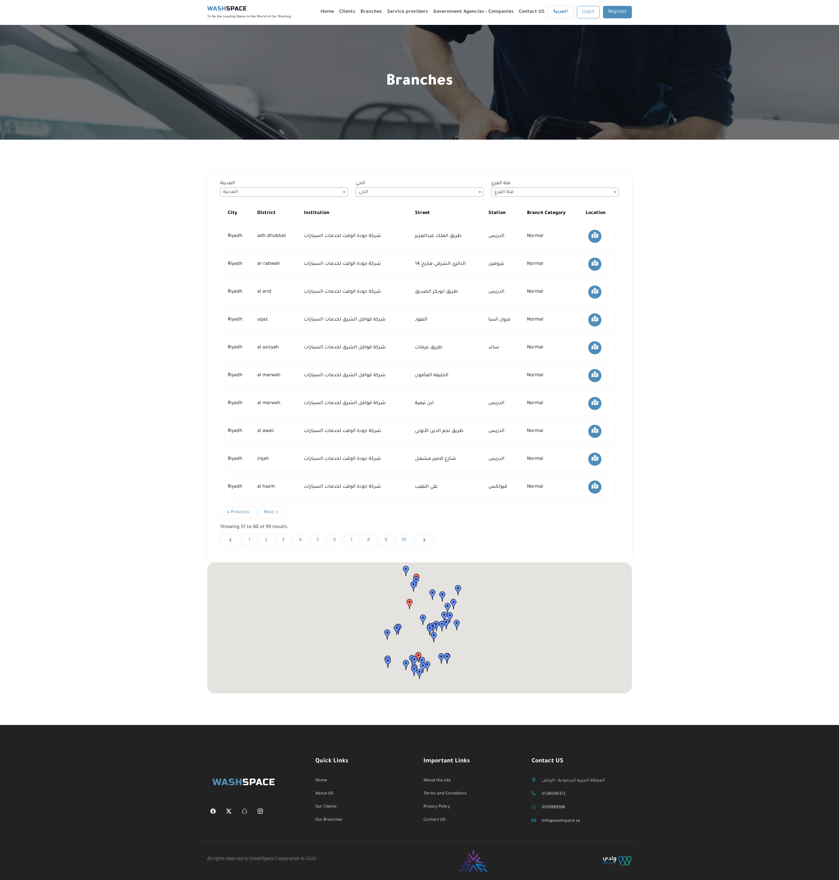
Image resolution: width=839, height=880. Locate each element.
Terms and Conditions (445, 794)
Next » (271, 512)
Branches (371, 12)
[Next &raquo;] (424, 540)
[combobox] (284, 192)
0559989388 (553, 807)
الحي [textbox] (363, 192)
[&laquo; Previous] (231, 540)
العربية (560, 12)
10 (404, 540)
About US (324, 794)
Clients (347, 12)
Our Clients (326, 807)
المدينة (227, 183)
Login (588, 12)
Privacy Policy (436, 807)
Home (327, 12)
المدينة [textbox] (230, 192)
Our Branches (328, 820)
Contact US (532, 12)
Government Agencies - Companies (473, 12)
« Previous (239, 512)
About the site (437, 780)
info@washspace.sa (561, 821)
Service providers (407, 12)
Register (617, 12)
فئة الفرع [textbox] (504, 192)
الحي (360, 183)
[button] (409, 604)
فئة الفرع (501, 183)
